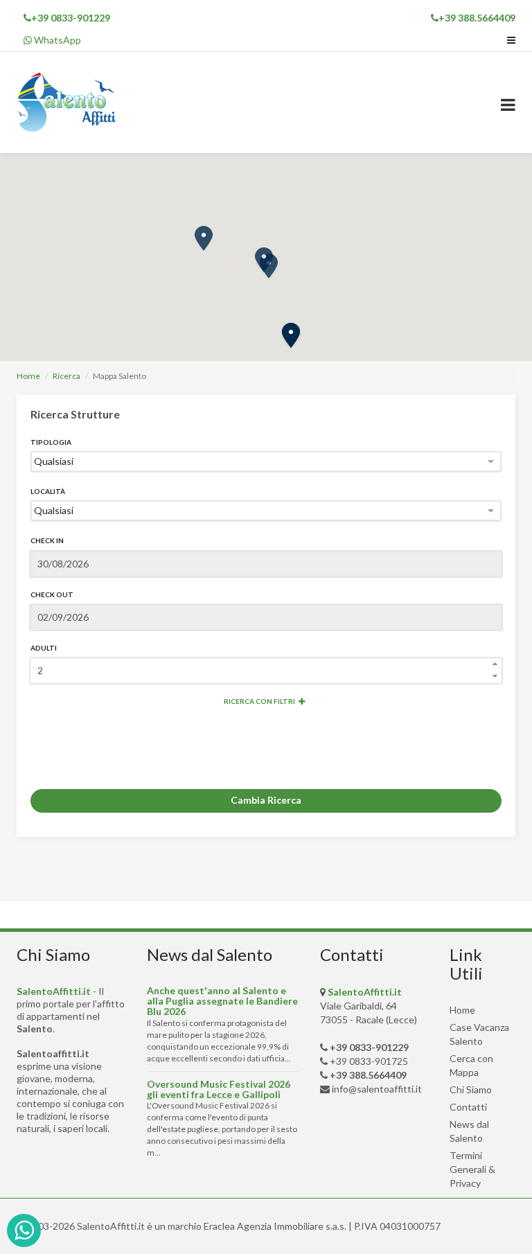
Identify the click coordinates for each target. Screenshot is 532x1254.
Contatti (468, 1107)
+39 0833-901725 (369, 1061)
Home (28, 376)
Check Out (51, 594)
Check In (47, 540)
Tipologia (50, 442)
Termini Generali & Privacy (472, 1169)
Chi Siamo (471, 1089)
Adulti (43, 648)
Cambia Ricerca (266, 800)
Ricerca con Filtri (259, 701)
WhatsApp (56, 40)
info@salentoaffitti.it (377, 1089)
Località (47, 491)
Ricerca (66, 376)
